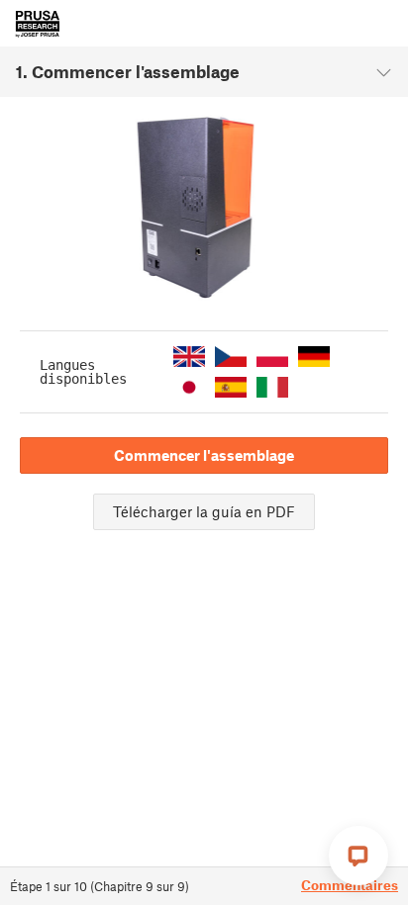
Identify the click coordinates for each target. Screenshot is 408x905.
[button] (189, 356)
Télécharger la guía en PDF (204, 511)
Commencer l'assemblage (204, 455)
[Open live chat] (358, 855)
